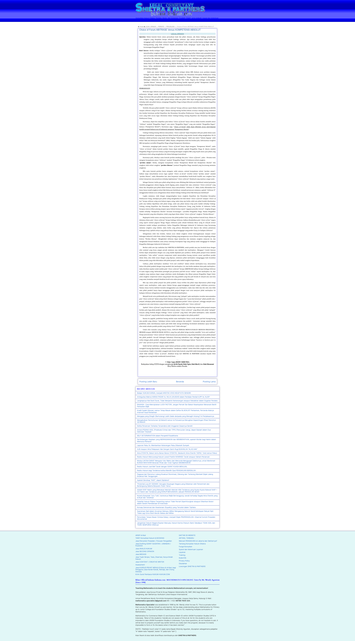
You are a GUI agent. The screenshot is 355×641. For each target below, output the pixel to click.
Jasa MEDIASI (140, 554)
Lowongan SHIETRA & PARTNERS (192, 566)
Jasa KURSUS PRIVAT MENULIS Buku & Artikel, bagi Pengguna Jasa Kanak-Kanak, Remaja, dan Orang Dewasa (155, 570)
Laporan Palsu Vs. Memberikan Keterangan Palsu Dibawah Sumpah (163, 445)
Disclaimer (183, 563)
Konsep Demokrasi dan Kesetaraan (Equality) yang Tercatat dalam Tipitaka (166, 507)
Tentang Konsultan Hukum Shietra (192, 544)
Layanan (182, 552)
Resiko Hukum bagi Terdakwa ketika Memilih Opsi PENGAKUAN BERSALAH (166, 470)
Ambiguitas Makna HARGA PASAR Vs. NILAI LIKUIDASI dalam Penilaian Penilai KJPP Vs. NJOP (173, 397)
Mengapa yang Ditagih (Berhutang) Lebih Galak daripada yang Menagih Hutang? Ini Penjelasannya (175, 416)
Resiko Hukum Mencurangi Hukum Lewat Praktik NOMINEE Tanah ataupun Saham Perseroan (173, 457)
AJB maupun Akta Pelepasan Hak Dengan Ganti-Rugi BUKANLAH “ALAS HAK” (167, 449)
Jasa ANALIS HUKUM (143, 549)
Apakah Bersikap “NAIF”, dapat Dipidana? (153, 480)
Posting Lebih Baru (148, 381)
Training (182, 555)
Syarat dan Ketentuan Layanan (191, 549)
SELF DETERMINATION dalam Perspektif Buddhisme (157, 436)
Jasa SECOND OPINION (144, 551)
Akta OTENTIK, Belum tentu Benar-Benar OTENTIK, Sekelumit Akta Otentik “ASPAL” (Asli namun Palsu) (177, 453)
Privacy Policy (184, 561)
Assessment (140, 565)
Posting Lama (209, 381)
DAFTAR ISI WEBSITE (187, 535)
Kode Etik (182, 558)
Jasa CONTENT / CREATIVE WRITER (149, 562)
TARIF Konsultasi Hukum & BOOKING (149, 538)
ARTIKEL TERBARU (186, 538)
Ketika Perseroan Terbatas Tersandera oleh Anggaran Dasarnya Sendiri (165, 426)
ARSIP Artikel (140, 535)
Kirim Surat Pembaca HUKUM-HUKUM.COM (152, 574)
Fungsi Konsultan (185, 547)
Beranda (180, 381)
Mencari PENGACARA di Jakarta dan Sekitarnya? (198, 541)
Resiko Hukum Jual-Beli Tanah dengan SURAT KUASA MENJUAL (162, 467)
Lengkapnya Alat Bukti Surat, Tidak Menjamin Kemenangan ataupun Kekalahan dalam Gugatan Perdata (177, 401)
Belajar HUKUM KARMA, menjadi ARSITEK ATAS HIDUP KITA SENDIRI (164, 393)
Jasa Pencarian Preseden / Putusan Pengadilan (153, 541)
